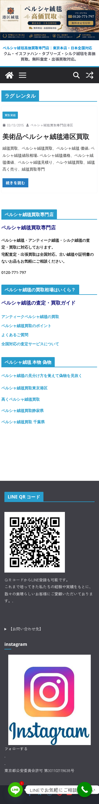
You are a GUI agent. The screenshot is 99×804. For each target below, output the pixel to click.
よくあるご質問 (14, 334)
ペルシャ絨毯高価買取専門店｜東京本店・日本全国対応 (47, 47)
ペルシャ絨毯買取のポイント (26, 325)
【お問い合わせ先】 (26, 629)
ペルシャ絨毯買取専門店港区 (51, 125)
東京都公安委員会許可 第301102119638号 (39, 770)
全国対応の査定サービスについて (30, 343)
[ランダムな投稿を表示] (89, 75)
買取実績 (10, 115)
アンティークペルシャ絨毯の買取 (30, 316)
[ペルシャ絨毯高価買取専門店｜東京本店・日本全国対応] (49, 4)
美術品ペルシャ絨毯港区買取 (45, 136)
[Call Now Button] (84, 789)
